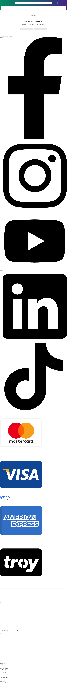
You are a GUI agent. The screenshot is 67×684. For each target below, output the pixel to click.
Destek (64, 7)
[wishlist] (55, 3)
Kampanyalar (53, 7)
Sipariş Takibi (59, 7)
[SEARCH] (51, 3)
